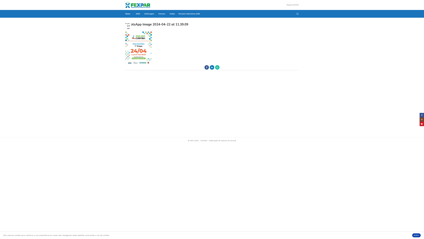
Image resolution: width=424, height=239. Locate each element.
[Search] (297, 14)
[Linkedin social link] (212, 67)
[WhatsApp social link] (217, 67)
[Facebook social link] (206, 67)
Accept (416, 235)
